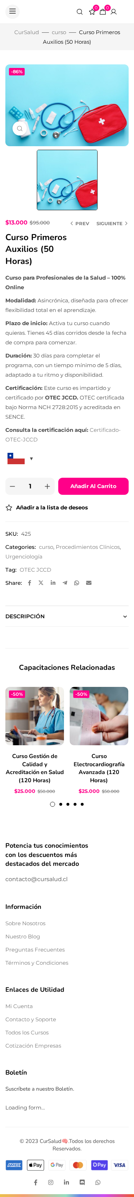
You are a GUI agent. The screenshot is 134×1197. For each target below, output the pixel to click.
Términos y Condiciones (36, 962)
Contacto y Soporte (30, 1019)
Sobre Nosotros (25, 923)
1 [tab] (52, 804)
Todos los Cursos (27, 1032)
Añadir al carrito (93, 486)
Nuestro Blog (22, 936)
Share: (13, 582)
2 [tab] (60, 804)
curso (59, 32)
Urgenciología (24, 556)
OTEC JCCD (35, 569)
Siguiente (109, 223)
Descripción (25, 616)
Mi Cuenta (19, 1006)
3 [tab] (67, 804)
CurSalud (26, 32)
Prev (82, 223)
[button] (12, 12)
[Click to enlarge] (20, 128)
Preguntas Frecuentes (35, 949)
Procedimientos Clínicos (88, 547)
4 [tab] (75, 804)
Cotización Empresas (33, 1045)
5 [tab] (82, 804)
